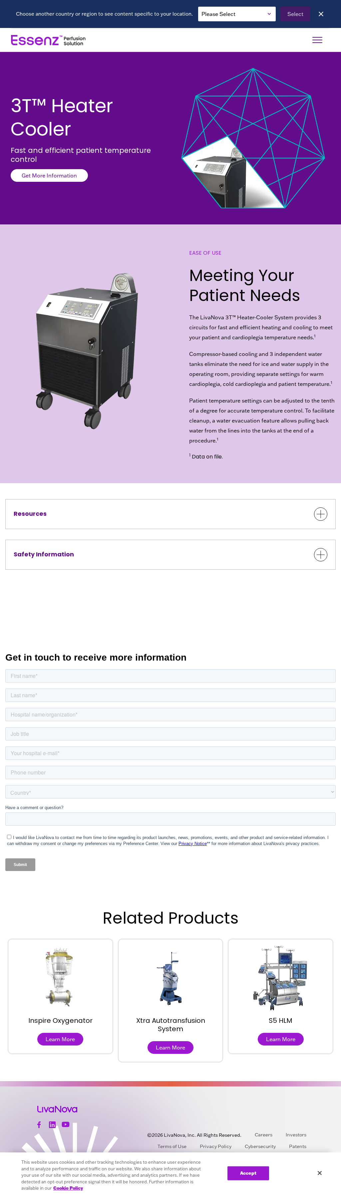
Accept (248, 1173)
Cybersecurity (260, 1146)
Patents (297, 1146)
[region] (170, 1173)
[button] (170, 514)
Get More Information (49, 175)
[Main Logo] (49, 40)
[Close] (321, 14)
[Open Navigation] (317, 40)
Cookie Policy (68, 1188)
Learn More (60, 1039)
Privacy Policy (215, 1146)
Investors (296, 1135)
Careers (263, 1135)
